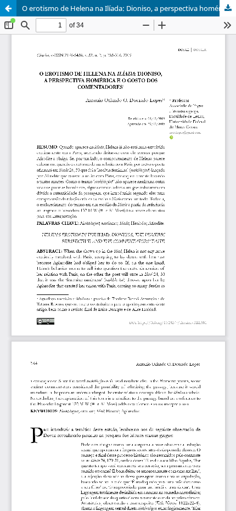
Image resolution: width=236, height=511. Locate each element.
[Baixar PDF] (228, 8)
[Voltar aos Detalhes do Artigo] (8, 8)
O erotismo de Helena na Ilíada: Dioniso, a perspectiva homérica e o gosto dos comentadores (129, 8)
